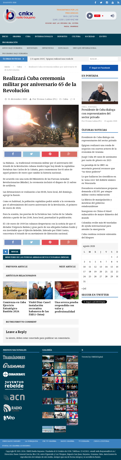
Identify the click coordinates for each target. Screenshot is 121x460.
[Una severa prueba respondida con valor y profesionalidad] (67, 298)
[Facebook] (95, 2)
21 (106, 271)
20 (101, 271)
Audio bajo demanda (12, 48)
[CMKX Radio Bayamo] (19, 15)
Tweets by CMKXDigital (92, 357)
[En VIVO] (118, 2)
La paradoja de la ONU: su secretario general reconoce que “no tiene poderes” (98, 168)
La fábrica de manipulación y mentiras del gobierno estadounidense (97, 203)
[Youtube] (112, 2)
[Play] (89, 16)
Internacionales (44, 36)
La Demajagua (31, 441)
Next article (67, 266)
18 (90, 271)
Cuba (27, 36)
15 (112, 267)
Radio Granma (67, 441)
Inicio (5, 36)
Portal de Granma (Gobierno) (16, 446)
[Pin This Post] (50, 154)
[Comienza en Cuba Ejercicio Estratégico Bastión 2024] (15, 298)
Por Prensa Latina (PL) (44, 99)
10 (84, 267)
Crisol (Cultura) (101, 441)
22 (112, 271)
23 (117, 271)
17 (84, 271)
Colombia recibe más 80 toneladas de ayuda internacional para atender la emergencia (99, 226)
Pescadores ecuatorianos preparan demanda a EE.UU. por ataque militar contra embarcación (99, 191)
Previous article (17, 266)
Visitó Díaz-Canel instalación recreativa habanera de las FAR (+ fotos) (40, 308)
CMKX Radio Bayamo (11, 441)
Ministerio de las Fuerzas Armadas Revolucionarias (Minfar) (37, 257)
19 (95, 271)
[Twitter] (101, 2)
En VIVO (103, 36)
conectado (34, 338)
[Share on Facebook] (12, 154)
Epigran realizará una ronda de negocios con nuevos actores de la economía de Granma (99, 148)
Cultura (76, 36)
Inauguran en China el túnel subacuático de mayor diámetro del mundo (100, 214)
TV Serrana (84, 441)
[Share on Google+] (68, 154)
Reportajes (32, 48)
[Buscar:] (103, 59)
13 (101, 267)
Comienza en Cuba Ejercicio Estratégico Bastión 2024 (14, 307)
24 (84, 276)
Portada (92, 107)
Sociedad (90, 36)
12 (95, 267)
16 (117, 267)
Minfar (14, 252)
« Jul (84, 288)
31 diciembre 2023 (17, 99)
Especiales (63, 48)
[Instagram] (106, 2)
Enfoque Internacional (84, 48)
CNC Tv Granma (49, 441)
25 (90, 276)
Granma (17, 36)
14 (106, 267)
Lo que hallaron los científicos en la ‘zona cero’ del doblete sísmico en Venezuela (99, 179)
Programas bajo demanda (15, 53)
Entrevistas (48, 48)
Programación (10, 42)
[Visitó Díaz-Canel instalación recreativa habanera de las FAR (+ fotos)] (41, 298)
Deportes (62, 36)
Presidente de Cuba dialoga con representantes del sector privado (98, 113)
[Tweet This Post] (31, 154)
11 (90, 267)
